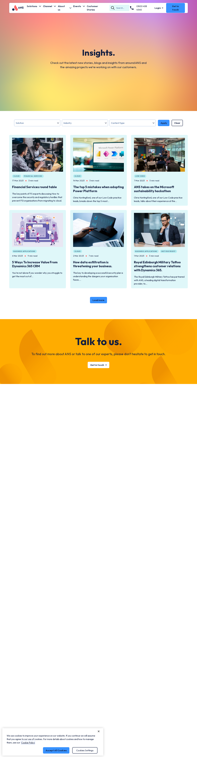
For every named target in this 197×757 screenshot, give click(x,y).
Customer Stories (92, 8)
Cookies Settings (84, 750)
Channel (47, 6)
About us (61, 8)
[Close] (98, 731)
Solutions (32, 6)
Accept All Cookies (56, 750)
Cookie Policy (28, 742)
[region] (52, 742)
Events (77, 6)
